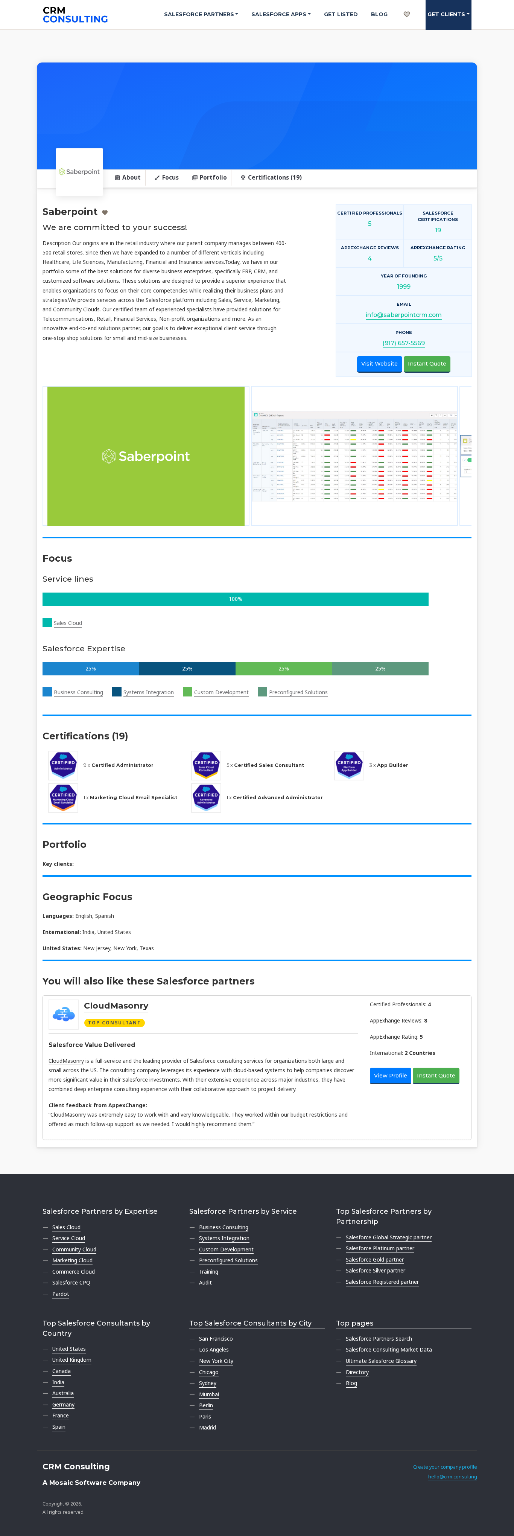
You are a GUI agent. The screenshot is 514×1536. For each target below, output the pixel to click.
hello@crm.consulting (452, 1477)
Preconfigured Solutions (298, 692)
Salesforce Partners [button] (199, 14)
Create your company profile (445, 1467)
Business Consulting (78, 692)
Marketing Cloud (72, 1260)
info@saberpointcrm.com (404, 314)
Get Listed (341, 14)
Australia (63, 1393)
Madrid (207, 1427)
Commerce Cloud (73, 1271)
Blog (379, 14)
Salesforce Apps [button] (278, 14)
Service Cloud (68, 1238)
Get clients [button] (446, 14)
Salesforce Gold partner (375, 1259)
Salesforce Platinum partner (380, 1248)
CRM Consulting (76, 1466)
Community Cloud (74, 1249)
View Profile (390, 1075)
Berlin (206, 1405)
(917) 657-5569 (404, 343)
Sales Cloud (68, 622)
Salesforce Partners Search (379, 1338)
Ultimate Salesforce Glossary (381, 1360)
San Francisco (216, 1338)
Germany (63, 1404)
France (60, 1415)
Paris (205, 1416)
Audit (205, 1282)
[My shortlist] (407, 6)
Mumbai (209, 1394)
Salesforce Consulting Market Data (389, 1349)
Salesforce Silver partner (375, 1270)
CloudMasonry (116, 1005)
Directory (357, 1372)
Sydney (207, 1383)
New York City (216, 1360)
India (58, 1382)
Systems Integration (148, 692)
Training (208, 1271)
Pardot (60, 1293)
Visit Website (379, 363)
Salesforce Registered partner (382, 1281)
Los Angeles (214, 1349)
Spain (58, 1426)
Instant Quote (427, 363)
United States (69, 1348)
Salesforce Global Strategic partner (389, 1237)
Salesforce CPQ (71, 1282)
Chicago (209, 1372)
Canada (61, 1370)
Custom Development (221, 692)
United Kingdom (71, 1359)
